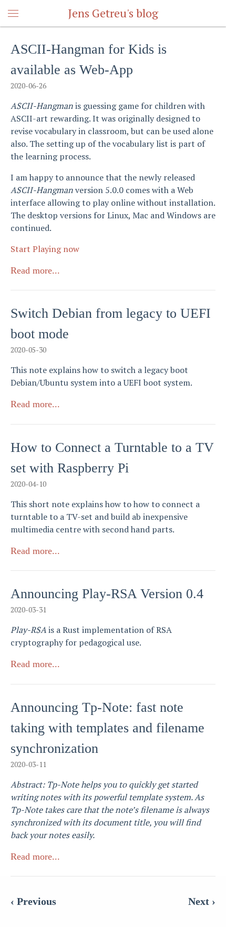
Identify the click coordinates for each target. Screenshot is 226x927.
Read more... (35, 270)
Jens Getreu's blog (113, 13)
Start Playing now (45, 249)
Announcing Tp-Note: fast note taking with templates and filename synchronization (107, 728)
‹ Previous (33, 901)
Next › (201, 901)
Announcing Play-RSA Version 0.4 (107, 593)
